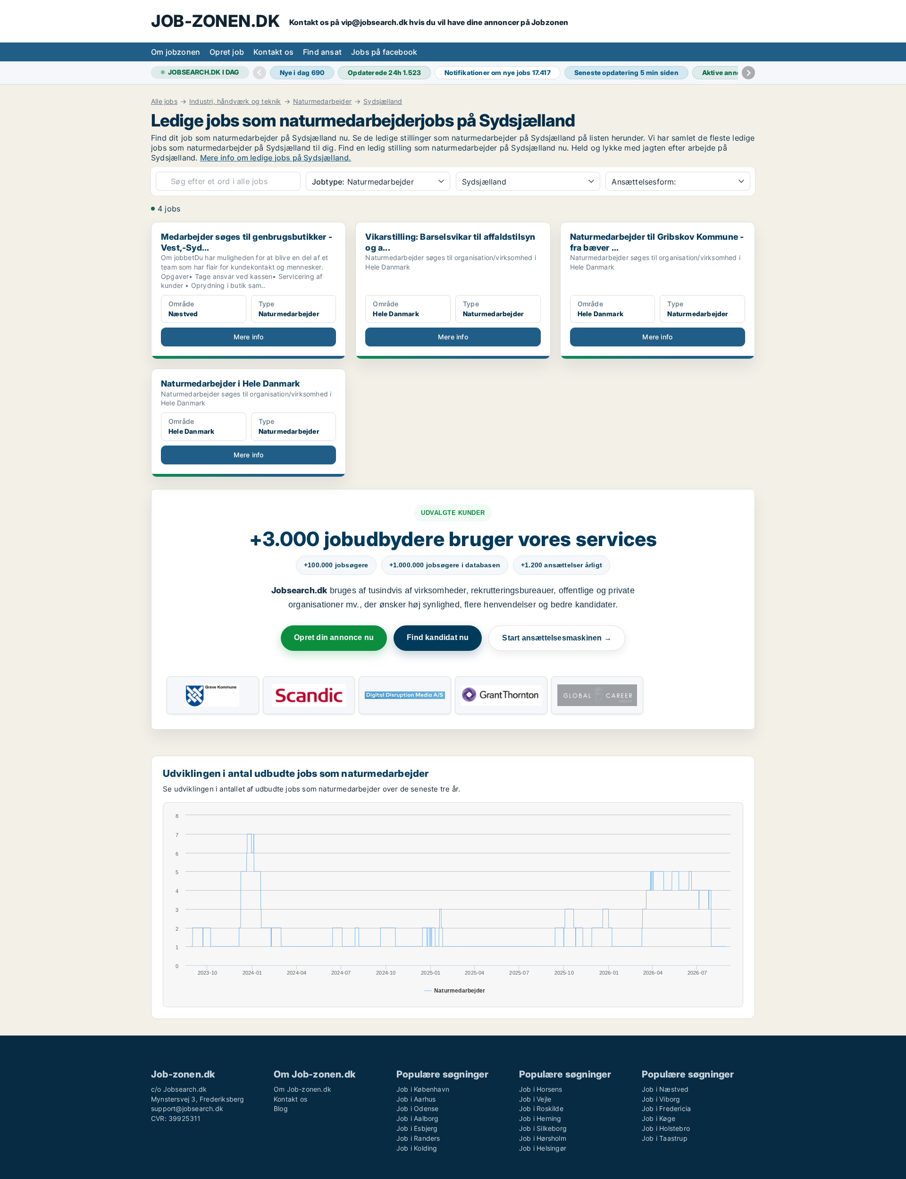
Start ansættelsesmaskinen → (556, 638)
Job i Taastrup (665, 1138)
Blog (281, 1108)
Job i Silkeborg (543, 1128)
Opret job (227, 52)
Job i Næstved (665, 1089)
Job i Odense (417, 1108)
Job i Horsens (540, 1089)
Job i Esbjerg (417, 1128)
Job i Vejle (535, 1099)
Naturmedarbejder (322, 101)
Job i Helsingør (542, 1148)
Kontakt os (273, 52)
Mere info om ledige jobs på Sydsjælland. (276, 157)
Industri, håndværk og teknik (235, 101)
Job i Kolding (416, 1148)
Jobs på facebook (384, 52)
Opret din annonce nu (334, 637)
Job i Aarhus (416, 1099)
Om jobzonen (175, 52)
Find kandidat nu (438, 637)
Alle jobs (164, 101)
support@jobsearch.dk (187, 1108)
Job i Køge (658, 1118)
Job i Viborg (661, 1099)
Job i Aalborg (417, 1118)
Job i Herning (540, 1118)
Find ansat (322, 52)
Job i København (422, 1089)
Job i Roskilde (541, 1108)
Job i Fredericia (666, 1108)
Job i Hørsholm (542, 1138)
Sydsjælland (382, 101)
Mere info (249, 337)
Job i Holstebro (666, 1128)
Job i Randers (418, 1138)
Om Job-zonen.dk (302, 1089)
